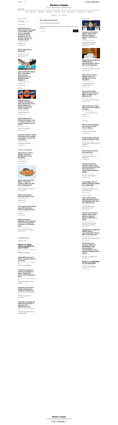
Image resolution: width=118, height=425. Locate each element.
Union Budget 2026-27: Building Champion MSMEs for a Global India (91, 183)
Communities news (81, 11)
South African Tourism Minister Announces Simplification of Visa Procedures (25, 155)
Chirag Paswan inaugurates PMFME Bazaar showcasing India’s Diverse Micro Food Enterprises (91, 62)
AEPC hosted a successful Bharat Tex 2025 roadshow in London (91, 107)
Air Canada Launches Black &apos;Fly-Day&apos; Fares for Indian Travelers (27, 207)
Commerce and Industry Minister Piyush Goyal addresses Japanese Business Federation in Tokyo (90, 35)
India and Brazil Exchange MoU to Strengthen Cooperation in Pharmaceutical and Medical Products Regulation (26, 76)
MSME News (49, 11)
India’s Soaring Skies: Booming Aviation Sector (26, 195)
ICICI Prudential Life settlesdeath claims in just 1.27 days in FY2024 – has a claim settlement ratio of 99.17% (26, 122)
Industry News (33, 11)
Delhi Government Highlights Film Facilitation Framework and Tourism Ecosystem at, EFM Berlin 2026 (27, 223)
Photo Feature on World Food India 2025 (90, 151)
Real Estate (54, 15)
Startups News (41, 11)
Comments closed (22, 45)
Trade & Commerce (71, 11)
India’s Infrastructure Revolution (25, 50)
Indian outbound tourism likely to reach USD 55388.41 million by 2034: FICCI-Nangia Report (26, 182)
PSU (59, 15)
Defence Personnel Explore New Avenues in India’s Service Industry (90, 126)
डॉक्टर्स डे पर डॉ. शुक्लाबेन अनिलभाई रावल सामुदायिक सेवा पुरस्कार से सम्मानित (26, 246)
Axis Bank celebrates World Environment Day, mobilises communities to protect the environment (27, 137)
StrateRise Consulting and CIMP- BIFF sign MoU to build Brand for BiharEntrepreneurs (26, 304)
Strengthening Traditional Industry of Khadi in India (90, 138)
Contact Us (64, 15)
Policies (63, 11)
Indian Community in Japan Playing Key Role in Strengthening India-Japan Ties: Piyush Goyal (90, 200)
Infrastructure (57, 11)
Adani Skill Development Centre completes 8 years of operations (27, 258)
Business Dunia (59, 5)
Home (24, 1)
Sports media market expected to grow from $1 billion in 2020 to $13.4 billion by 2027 (90, 93)
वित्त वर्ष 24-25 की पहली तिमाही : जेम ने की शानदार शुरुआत (91, 262)
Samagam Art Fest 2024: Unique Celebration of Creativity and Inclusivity (26, 289)
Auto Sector (90, 11)
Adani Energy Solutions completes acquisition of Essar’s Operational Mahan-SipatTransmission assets (26, 273)
